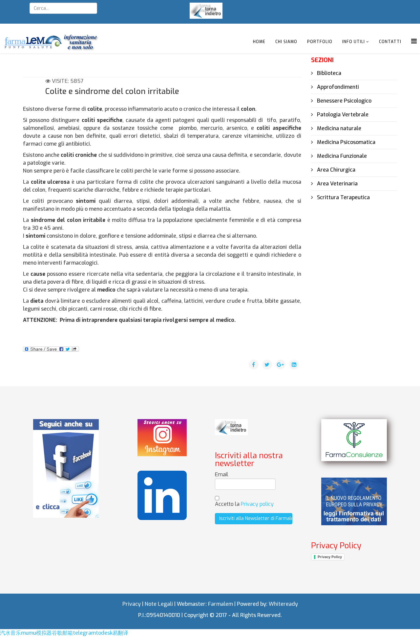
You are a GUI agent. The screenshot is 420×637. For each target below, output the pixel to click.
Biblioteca (328, 73)
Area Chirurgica (335, 169)
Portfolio (319, 41)
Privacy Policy (330, 556)
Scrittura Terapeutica (343, 197)
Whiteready (283, 604)
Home (259, 41)
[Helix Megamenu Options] (414, 41)
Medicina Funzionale (341, 156)
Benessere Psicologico (343, 100)
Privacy (131, 604)
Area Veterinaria (337, 183)
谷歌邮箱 (62, 632)
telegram (84, 632)
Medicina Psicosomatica (345, 142)
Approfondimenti (337, 86)
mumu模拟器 (36, 632)
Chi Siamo (286, 41)
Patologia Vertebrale (342, 114)
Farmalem (220, 604)
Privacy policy (257, 504)
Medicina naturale (338, 128)
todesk (104, 632)
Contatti (390, 41)
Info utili (353, 41)
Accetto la (244, 504)
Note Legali (159, 604)
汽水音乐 (10, 632)
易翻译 (120, 632)
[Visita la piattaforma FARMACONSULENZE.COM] (354, 440)
